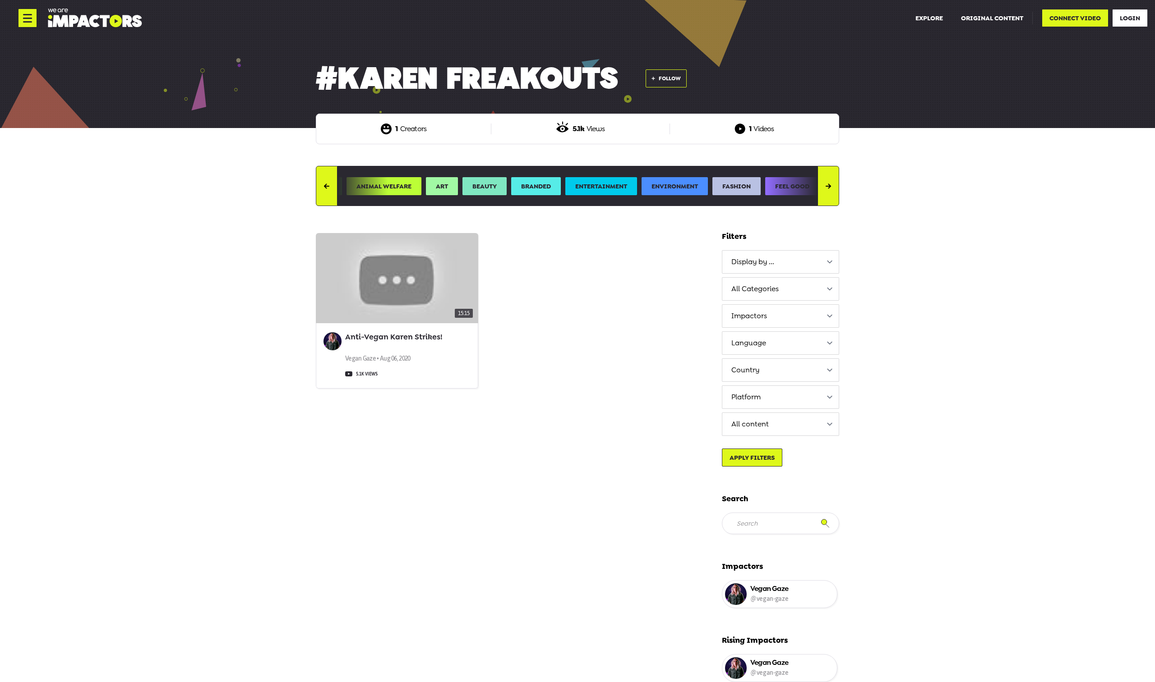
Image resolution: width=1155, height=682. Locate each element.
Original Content (992, 18)
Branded (536, 186)
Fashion (736, 186)
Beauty (484, 186)
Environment (674, 186)
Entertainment (601, 186)
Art (442, 186)
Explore (929, 18)
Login (1130, 18)
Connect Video (1075, 18)
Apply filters (752, 457)
